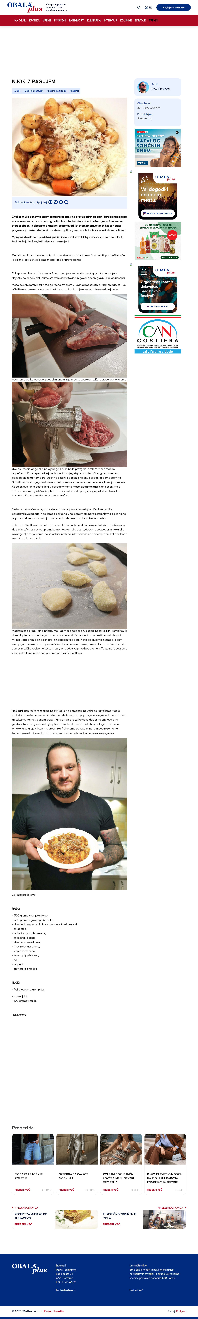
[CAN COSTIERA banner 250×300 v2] (157, 334)
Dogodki (60, 20)
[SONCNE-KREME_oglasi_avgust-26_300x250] (158, 148)
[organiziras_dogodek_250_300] (157, 289)
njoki (17, 91)
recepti (74, 91)
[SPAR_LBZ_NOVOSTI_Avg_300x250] (158, 241)
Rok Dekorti (160, 89)
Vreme (47, 20)
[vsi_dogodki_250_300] (157, 196)
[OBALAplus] (37, 7)
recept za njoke (56, 91)
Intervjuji (110, 20)
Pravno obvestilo (54, 1311)
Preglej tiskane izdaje (174, 7)
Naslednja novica (171, 1208)
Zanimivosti (76, 20)
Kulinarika (94, 20)
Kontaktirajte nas (65, 1290)
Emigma (181, 1311)
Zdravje (140, 20)
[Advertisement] (99, 51)
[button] (146, 7)
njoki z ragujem (33, 91)
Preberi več (136, 1290)
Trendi (153, 20)
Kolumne (126, 20)
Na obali (20, 20)
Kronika (34, 20)
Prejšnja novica (26, 1208)
